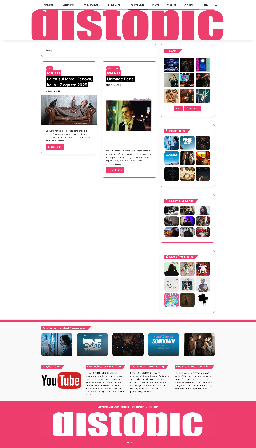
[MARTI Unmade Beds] (129, 117)
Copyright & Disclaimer (108, 407)
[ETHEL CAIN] (187, 300)
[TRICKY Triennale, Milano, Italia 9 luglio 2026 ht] (171, 96)
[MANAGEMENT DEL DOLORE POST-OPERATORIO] (187, 269)
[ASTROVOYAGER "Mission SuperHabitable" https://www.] (171, 65)
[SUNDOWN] (171, 158)
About (189, 4)
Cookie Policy (152, 407)
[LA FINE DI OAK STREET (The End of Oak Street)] (187, 143)
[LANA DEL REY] (187, 284)
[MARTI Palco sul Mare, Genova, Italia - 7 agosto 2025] (69, 110)
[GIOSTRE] (171, 300)
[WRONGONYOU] (171, 221)
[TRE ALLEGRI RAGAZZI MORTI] (203, 269)
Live (156, 4)
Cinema (49, 4)
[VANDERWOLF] (203, 232)
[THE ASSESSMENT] (203, 158)
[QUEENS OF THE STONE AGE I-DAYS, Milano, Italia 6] (203, 96)
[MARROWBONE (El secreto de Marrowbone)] (187, 158)
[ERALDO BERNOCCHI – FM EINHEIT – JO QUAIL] (203, 300)
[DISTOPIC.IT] (128, 25)
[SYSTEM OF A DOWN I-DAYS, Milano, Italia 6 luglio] (187, 96)
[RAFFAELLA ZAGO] (203, 221)
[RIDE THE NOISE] (171, 210)
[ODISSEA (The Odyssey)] (203, 174)
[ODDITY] (171, 174)
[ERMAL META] (203, 284)
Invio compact (138, 407)
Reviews (70, 4)
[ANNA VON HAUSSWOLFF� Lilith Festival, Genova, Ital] (171, 80)
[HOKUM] (203, 143)
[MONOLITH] (171, 143)
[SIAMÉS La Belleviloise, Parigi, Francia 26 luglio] (203, 80)
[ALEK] (203, 210)
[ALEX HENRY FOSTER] (171, 232)
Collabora (125, 407)
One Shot (138, 4)
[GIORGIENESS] (171, 269)
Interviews (92, 4)
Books (172, 4)
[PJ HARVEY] (171, 284)
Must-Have (113, 68)
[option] (56, 344)
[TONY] (187, 174)
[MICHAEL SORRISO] (187, 232)
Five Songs (115, 4)
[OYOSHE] (187, 210)
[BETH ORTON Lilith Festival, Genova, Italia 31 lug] (187, 80)
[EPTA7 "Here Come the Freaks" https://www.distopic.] (187, 65)
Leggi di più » (54, 147)
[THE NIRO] (187, 221)
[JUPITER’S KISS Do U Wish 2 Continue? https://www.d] (203, 65)
